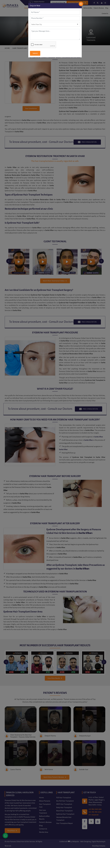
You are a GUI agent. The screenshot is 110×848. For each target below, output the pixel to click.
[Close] (81, 4)
